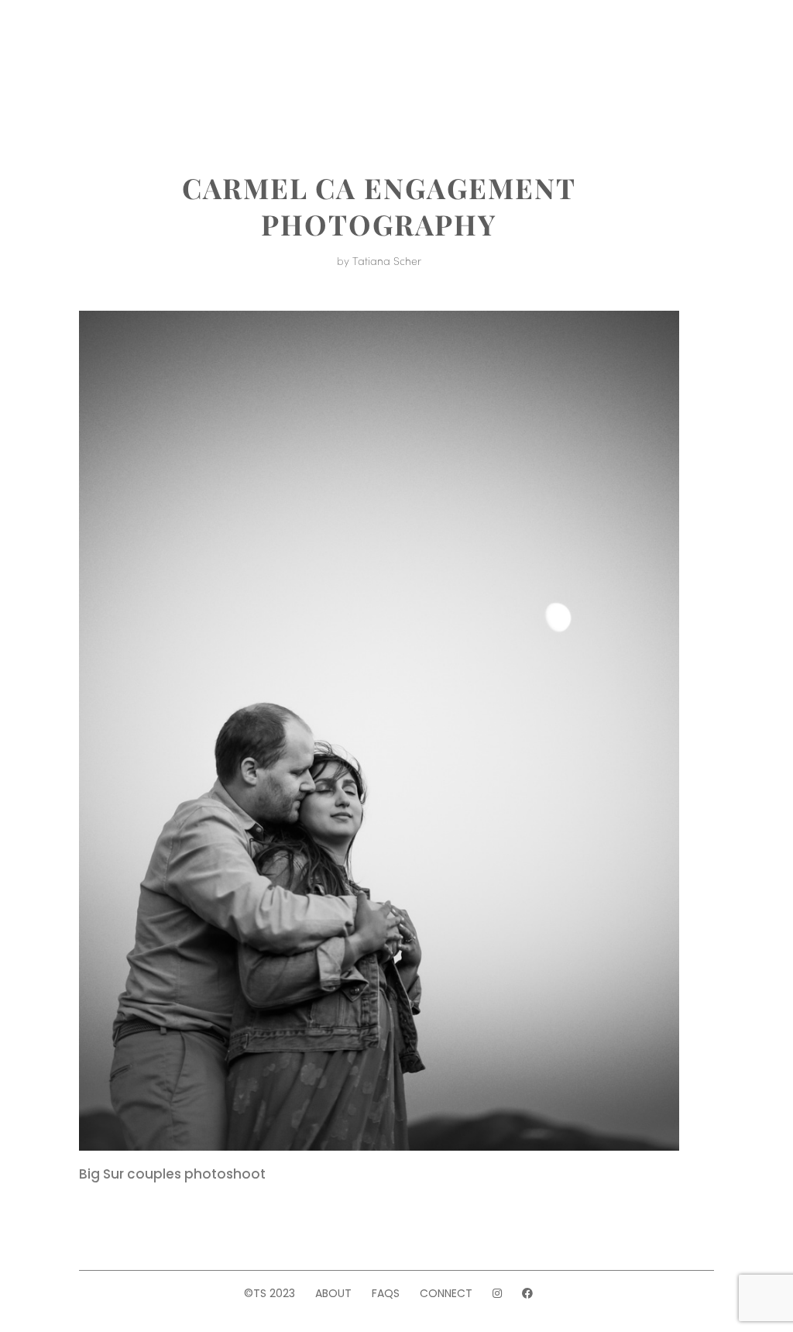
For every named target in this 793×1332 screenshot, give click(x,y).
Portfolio (366, 38)
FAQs (386, 1293)
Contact (558, 88)
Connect (446, 1293)
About (285, 38)
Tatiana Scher (386, 260)
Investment (469, 38)
